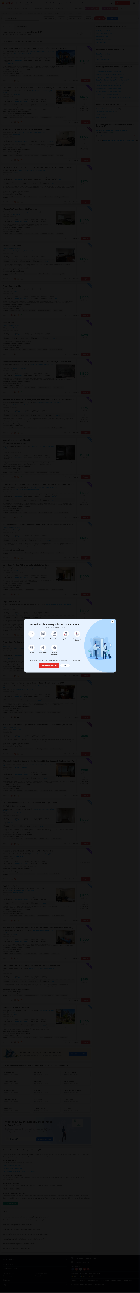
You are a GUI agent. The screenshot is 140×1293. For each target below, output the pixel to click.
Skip (65, 665)
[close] (112, 621)
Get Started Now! (47, 665)
